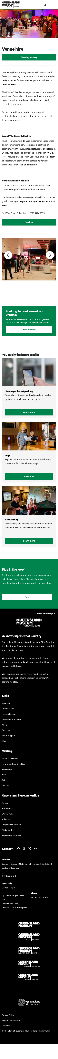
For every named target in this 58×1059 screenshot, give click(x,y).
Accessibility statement (11, 835)
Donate (5, 802)
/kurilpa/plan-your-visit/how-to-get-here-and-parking (29, 388)
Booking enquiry (29, 57)
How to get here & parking (13, 763)
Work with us (7, 813)
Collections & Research (11, 719)
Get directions (8, 875)
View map (29, 476)
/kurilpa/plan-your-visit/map (29, 452)
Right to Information (11, 1020)
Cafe (4, 780)
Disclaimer (6, 1025)
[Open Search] (45, 5)
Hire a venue (29, 329)
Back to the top (45, 613)
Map (4, 774)
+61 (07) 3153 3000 (39, 897)
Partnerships (7, 808)
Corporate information (11, 824)
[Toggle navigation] (53, 5)
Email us (29, 222)
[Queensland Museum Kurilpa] (11, 4)
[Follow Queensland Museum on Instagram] (24, 848)
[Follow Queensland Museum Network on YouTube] (35, 848)
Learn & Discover (9, 714)
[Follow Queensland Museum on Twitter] (30, 848)
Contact (5, 785)
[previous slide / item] (8, 255)
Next (27, 596)
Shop (4, 740)
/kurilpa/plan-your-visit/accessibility (29, 516)
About (4, 724)
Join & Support (8, 735)
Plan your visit (8, 708)
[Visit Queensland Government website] (29, 1002)
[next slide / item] (50, 255)
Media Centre (8, 829)
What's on (6, 703)
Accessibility (7, 769)
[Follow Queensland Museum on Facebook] (18, 848)
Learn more (29, 412)
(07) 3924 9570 (37, 213)
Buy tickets (6, 730)
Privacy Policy (8, 1015)
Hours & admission (10, 758)
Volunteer (6, 819)
